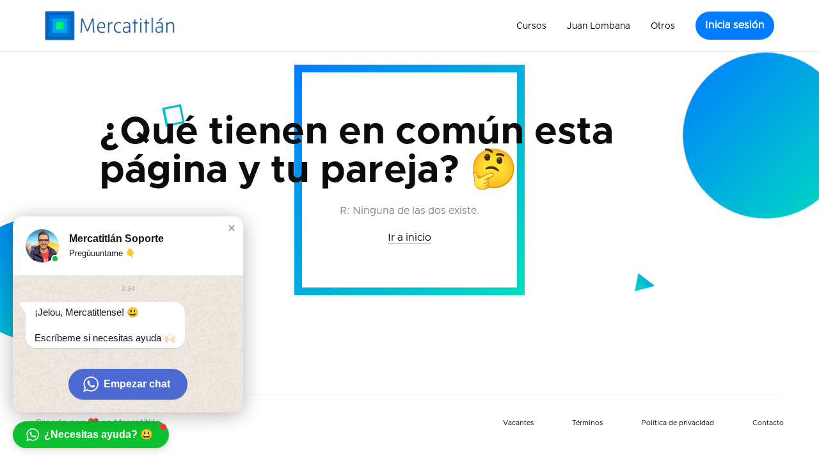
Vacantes (518, 422)
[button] (531, 25)
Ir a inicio (409, 237)
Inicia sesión (735, 25)
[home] (110, 25)
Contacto (768, 422)
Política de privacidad (677, 422)
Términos (587, 422)
